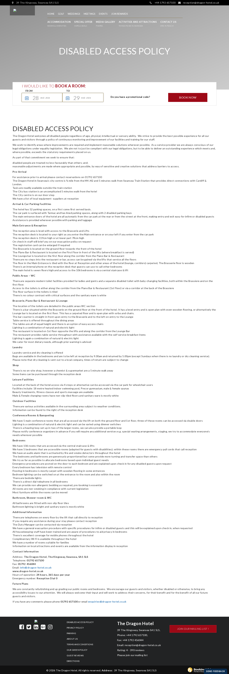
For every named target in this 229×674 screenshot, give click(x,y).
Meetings (89, 13)
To (68, 90)
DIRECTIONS (73, 661)
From (29, 90)
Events (103, 13)
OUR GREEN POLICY (77, 650)
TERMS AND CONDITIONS (80, 644)
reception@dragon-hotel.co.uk (142, 645)
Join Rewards (119, 13)
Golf (61, 13)
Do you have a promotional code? (130, 96)
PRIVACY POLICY (75, 627)
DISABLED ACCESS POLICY (80, 622)
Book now (187, 97)
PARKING (71, 633)
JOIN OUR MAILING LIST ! (193, 628)
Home (50, 13)
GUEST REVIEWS (75, 655)
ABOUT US (72, 638)
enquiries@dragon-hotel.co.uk (107, 601)
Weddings (74, 13)
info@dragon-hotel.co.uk (36, 567)
